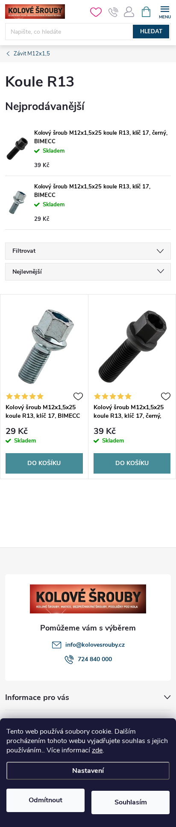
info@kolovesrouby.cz (95, 645)
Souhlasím (130, 802)
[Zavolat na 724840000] (113, 11)
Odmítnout (45, 800)
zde (97, 750)
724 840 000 (95, 659)
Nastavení (88, 770)
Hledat (151, 31)
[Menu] (164, 11)
